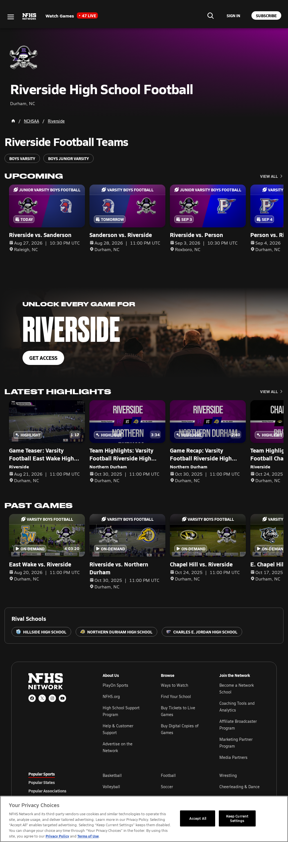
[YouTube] (62, 698)
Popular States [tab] (41, 782)
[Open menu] (11, 17)
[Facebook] (32, 698)
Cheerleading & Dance (239, 786)
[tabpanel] (181, 786)
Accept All (197, 818)
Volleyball (111, 786)
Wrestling (228, 775)
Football (168, 775)
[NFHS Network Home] (29, 16)
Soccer (167, 786)
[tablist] (56, 782)
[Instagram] (52, 698)
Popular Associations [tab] (47, 791)
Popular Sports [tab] (41, 774)
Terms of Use (88, 836)
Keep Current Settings (237, 818)
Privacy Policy (57, 836)
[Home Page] (13, 121)
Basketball (112, 775)
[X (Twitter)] (42, 698)
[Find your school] (210, 15)
